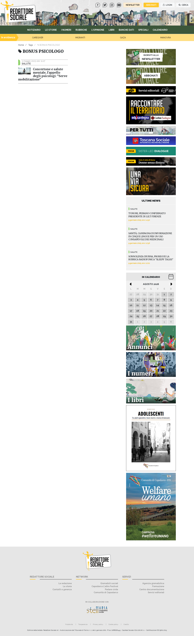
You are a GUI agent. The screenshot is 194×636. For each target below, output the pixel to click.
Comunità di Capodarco (106, 592)
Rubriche (81, 30)
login (168, 5)
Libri (111, 30)
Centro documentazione (151, 589)
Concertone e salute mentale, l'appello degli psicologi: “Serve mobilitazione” (42, 74)
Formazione (158, 586)
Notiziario (34, 30)
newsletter (132, 5)
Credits (126, 624)
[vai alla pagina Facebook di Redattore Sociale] (98, 4)
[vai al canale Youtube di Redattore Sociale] (119, 4)
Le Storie (51, 30)
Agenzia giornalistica (153, 583)
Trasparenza (82, 624)
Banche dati (126, 30)
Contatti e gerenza (62, 589)
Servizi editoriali (156, 592)
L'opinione (97, 30)
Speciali (143, 30)
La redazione (65, 583)
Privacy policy (98, 624)
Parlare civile (111, 589)
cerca (184, 5)
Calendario (160, 30)
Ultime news (151, 200)
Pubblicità (69, 624)
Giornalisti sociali (109, 583)
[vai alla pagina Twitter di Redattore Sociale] (105, 4)
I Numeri (66, 30)
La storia (67, 586)
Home (21, 45)
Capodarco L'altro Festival (105, 586)
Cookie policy (113, 624)
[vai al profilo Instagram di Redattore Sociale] (112, 4)
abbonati (151, 5)
